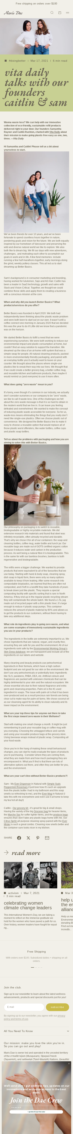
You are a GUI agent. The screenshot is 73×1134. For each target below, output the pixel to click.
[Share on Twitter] (28, 838)
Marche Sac (14, 814)
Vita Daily (54, 132)
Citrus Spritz (10, 821)
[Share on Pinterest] (37, 838)
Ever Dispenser (22, 783)
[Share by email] (47, 838)
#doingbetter (17, 60)
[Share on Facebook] (19, 838)
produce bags (60, 814)
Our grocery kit (20, 808)
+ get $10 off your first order (36, 1112)
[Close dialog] (68, 1063)
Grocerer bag (41, 811)
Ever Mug (47, 793)
